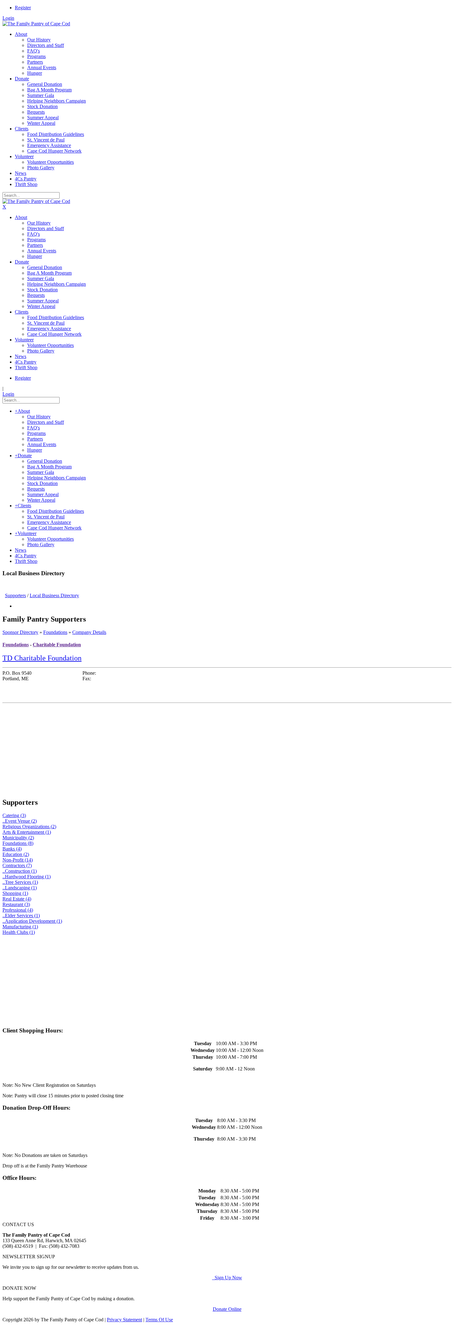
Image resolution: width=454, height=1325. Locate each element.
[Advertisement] (187, 749)
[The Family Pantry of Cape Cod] (36, 23)
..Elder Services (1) (21, 915)
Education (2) (15, 854)
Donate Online (227, 1309)
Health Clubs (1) (18, 932)
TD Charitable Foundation (42, 658)
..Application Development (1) (32, 921)
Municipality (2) (18, 837)
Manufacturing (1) (20, 926)
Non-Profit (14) (17, 860)
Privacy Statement (124, 1319)
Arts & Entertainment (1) (26, 832)
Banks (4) (12, 848)
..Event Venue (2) (19, 821)
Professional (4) (17, 910)
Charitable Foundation (57, 644)
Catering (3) (14, 815)
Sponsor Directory (20, 632)
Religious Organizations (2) (29, 826)
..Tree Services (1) (20, 882)
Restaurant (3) (16, 904)
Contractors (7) (17, 865)
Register (23, 7)
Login (8, 18)
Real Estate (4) (16, 898)
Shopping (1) (15, 893)
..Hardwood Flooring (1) (26, 876)
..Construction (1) (19, 871)
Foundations (55, 632)
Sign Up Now (227, 1277)
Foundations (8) (17, 843)
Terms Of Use (159, 1319)
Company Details (89, 632)
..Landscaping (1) (19, 887)
